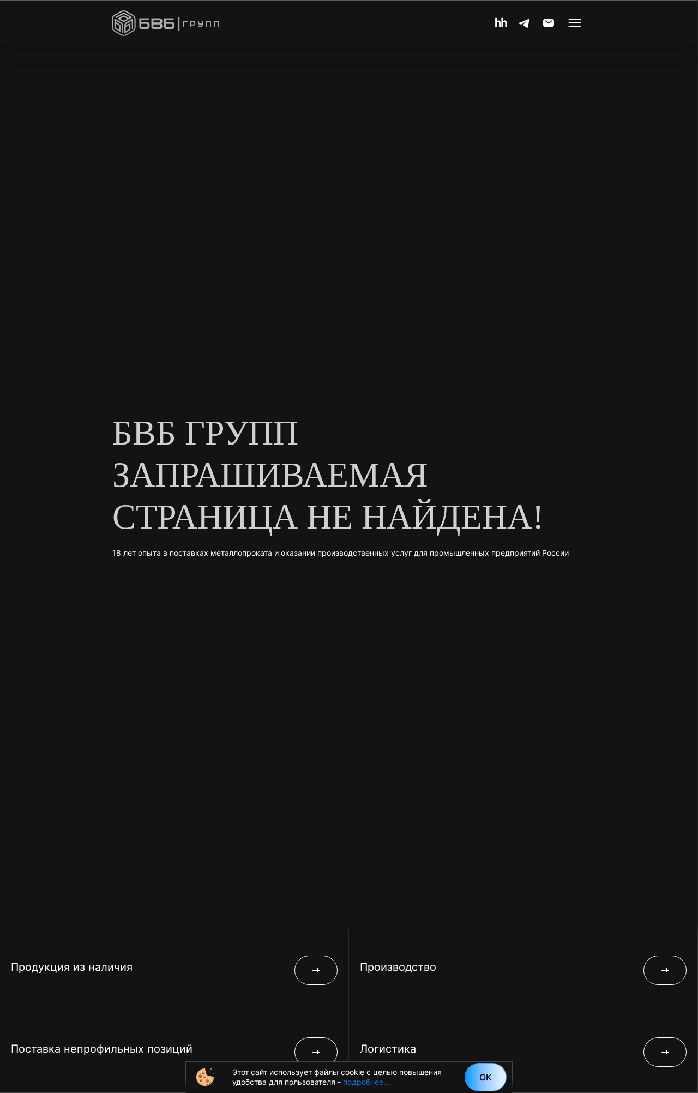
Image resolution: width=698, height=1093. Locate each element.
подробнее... (366, 1081)
